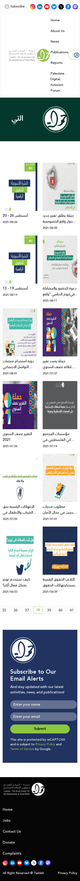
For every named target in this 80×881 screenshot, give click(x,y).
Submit (40, 729)
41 (72, 610)
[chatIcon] (75, 7)
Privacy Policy (45, 744)
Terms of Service (22, 749)
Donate (9, 842)
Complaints (12, 853)
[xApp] (61, 7)
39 (49, 610)
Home (55, 20)
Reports (56, 62)
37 (27, 610)
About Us (57, 31)
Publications (59, 52)
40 (60, 610)
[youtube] (47, 7)
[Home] (29, 55)
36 (16, 610)
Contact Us (12, 831)
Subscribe (17, 6)
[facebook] (68, 7)
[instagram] (32, 7)
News (54, 41)
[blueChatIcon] (54, 7)
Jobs (6, 820)
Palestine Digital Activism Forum (57, 82)
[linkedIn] (39, 7)
